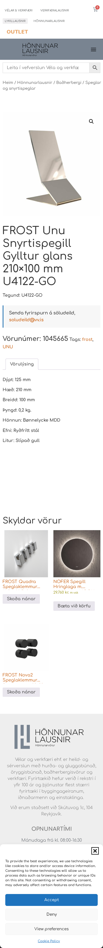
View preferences (51, 929)
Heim (8, 82)
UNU (8, 347)
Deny (51, 914)
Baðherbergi (68, 82)
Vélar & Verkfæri (18, 10)
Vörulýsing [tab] (22, 364)
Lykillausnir (15, 21)
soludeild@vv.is (26, 319)
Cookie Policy (49, 941)
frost (87, 339)
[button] (95, 851)
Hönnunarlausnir (49, 21)
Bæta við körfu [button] (74, 606)
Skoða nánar (21, 599)
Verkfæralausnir (54, 10)
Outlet (17, 31)
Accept (51, 900)
